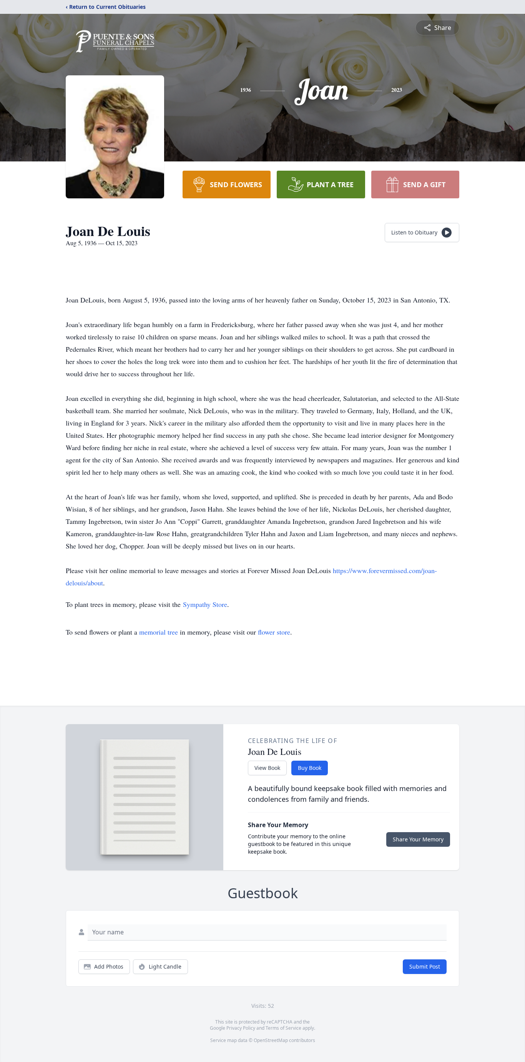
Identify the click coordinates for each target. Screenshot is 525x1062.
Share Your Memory (418, 839)
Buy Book (309, 767)
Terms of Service (283, 1028)
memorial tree (158, 632)
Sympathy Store (205, 604)
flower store (274, 632)
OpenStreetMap (271, 1040)
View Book (267, 767)
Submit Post (424, 966)
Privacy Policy (240, 1028)
